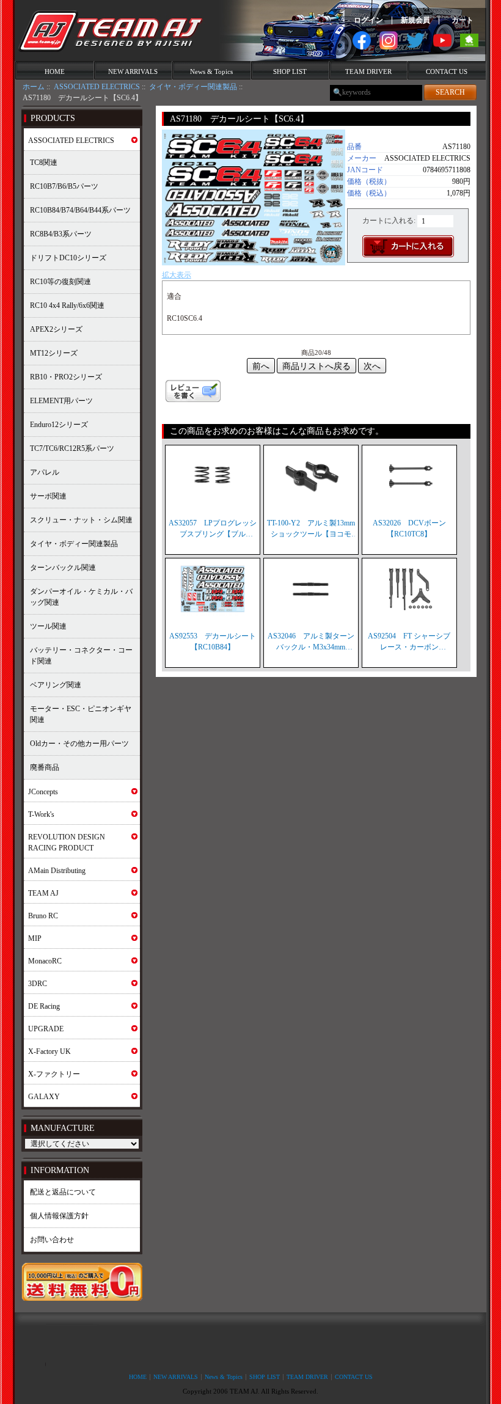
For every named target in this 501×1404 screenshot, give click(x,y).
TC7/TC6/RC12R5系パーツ (72, 448)
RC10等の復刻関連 (60, 281)
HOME (55, 71)
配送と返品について (63, 1192)
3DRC (37, 983)
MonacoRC (45, 961)
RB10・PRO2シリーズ (66, 377)
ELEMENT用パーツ (61, 401)
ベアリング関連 (55, 685)
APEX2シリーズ (56, 329)
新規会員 (415, 20)
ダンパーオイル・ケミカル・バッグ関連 (81, 597)
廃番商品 (44, 767)
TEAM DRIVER (368, 71)
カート (463, 20)
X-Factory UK (49, 1051)
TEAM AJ (43, 893)
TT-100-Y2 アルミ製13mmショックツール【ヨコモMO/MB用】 (311, 529)
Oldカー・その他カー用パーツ (79, 743)
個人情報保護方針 (59, 1216)
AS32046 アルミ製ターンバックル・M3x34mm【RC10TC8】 (311, 642)
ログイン (368, 20)
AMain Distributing (57, 870)
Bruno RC (43, 916)
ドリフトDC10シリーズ (68, 258)
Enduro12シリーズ (59, 424)
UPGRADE (46, 1029)
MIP (35, 938)
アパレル (44, 472)
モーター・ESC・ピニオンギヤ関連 (80, 714)
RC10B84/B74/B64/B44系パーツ (80, 210)
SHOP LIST (290, 71)
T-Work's (41, 814)
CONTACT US (446, 71)
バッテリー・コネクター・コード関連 (81, 655)
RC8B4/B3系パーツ (61, 234)
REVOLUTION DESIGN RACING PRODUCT (66, 842)
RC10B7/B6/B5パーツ (64, 186)
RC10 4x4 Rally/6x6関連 (67, 305)
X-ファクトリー (54, 1074)
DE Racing (44, 1006)
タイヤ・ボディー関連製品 (193, 86)
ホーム (34, 86)
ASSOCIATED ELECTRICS (97, 86)
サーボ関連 (48, 496)
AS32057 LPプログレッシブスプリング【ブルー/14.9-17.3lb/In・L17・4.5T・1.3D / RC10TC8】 (213, 529)
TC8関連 (43, 162)
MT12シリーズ (54, 353)
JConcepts (43, 792)
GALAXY (44, 1096)
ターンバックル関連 (63, 567)
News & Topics (211, 71)
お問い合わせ (52, 1239)
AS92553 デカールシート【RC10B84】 (212, 641)
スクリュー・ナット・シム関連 (81, 520)
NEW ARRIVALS (133, 71)
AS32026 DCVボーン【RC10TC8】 (409, 528)
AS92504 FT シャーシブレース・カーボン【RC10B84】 (409, 642)
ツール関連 (48, 626)
